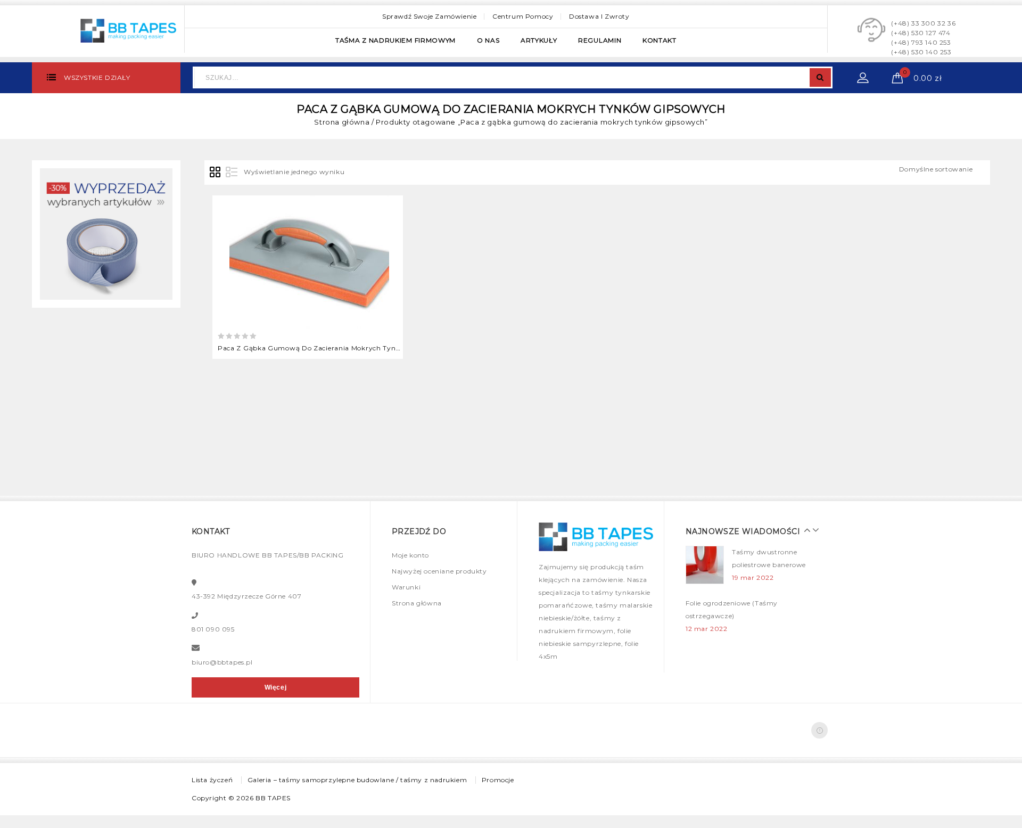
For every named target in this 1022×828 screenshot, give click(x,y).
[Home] (106, 233)
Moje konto (410, 555)
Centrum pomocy (522, 16)
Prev (804, 529)
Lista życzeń (212, 780)
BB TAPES (273, 798)
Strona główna (341, 122)
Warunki (406, 587)
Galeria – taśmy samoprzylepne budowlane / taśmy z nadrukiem (357, 780)
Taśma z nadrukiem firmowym (395, 40)
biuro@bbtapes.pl (222, 662)
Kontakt (659, 40)
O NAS (488, 40)
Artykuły (539, 40)
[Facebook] (819, 730)
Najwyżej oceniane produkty (439, 571)
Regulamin (599, 40)
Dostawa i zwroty (599, 16)
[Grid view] (215, 172)
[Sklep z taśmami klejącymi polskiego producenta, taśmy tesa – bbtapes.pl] (128, 29)
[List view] (231, 172)
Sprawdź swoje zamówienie (429, 16)
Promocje (498, 780)
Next (812, 529)
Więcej (276, 687)
